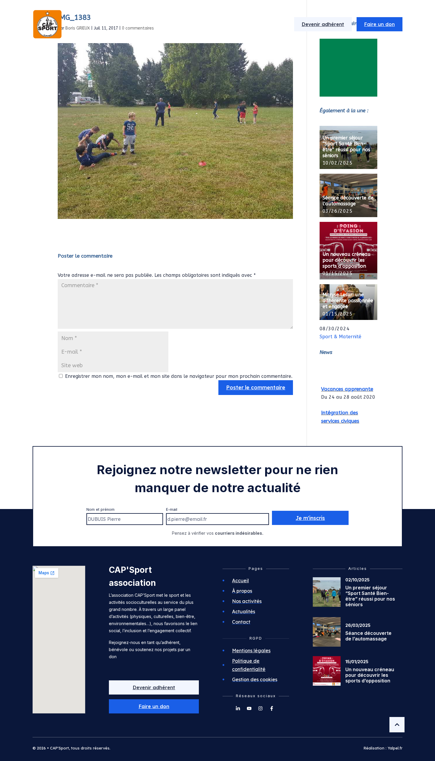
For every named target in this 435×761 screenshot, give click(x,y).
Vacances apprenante (347, 386)
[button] (154, 706)
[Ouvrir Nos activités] (221, 24)
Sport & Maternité (340, 336)
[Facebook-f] (271, 708)
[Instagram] (260, 708)
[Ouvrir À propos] (173, 24)
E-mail (171, 509)
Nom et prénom (100, 509)
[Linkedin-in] (238, 708)
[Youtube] (249, 708)
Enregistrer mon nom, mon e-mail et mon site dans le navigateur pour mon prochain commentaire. (178, 376)
